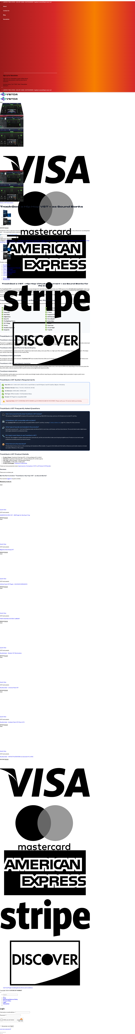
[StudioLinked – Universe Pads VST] (7, 217)
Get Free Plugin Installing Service (12, 987)
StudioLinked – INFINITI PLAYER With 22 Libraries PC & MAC (16, 756)
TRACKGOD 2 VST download (24, 242)
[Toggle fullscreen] (2, 1032)
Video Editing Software (9, 272)
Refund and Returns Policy (10, 999)
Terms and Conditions (27, 987)
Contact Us (6, 10)
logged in (9, 478)
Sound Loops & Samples (9, 271)
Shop (4, 998)
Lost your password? (5, 1029)
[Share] (3, 1032)
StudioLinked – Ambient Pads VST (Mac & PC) (12, 722)
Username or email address (7, 1012)
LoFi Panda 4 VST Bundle (43, 466)
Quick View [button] (3, 509)
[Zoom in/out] (0, 1032)
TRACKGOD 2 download (33, 240)
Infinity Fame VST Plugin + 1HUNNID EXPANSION (13, 584)
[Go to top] (0, 992)
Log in (11, 1026)
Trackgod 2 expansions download (49, 240)
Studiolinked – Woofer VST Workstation (11, 653)
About (5, 6)
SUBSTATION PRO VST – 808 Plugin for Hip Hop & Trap (15, 515)
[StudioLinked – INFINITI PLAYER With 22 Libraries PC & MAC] (7, 225)
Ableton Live (57, 422)
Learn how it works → (14, 234)
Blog (4, 15)
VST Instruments (8, 202)
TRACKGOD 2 (22, 240)
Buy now (9, 239)
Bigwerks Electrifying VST (7, 549)
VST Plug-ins (6, 275)
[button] (6, 19)
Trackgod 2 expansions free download (68, 240)
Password (3, 1015)
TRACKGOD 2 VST (11, 242)
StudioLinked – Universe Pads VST (9, 687)
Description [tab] (6, 278)
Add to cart (3, 239)
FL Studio (51, 422)
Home (1, 202)
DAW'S (5, 266)
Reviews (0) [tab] (6, 279)
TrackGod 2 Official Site (20, 463)
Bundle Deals (6, 265)
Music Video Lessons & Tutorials (11, 268)
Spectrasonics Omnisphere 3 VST (27, 466)
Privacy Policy (7, 1001)
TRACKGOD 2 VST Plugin (40, 242)
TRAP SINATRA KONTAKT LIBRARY (10, 618)
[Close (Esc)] (5, 1032)
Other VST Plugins (8, 269)
